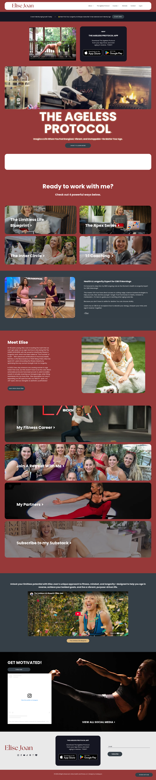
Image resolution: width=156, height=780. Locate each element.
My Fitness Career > (36, 427)
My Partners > (30, 504)
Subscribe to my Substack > (44, 543)
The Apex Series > (102, 225)
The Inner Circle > (27, 256)
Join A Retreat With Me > (40, 466)
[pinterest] (30, 755)
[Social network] (33, 755)
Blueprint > (21, 225)
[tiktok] (27, 755)
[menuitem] (91, 6)
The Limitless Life (27, 219)
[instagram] (18, 755)
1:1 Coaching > (99, 256)
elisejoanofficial (41, 721)
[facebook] (21, 755)
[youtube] (24, 755)
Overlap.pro (98, 774)
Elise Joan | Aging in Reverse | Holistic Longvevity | (22, 721)
